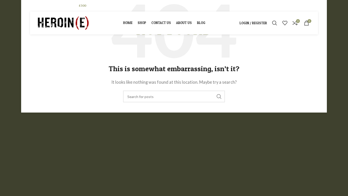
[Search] (275, 23)
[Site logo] (63, 22)
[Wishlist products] (285, 23)
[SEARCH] (219, 96)
